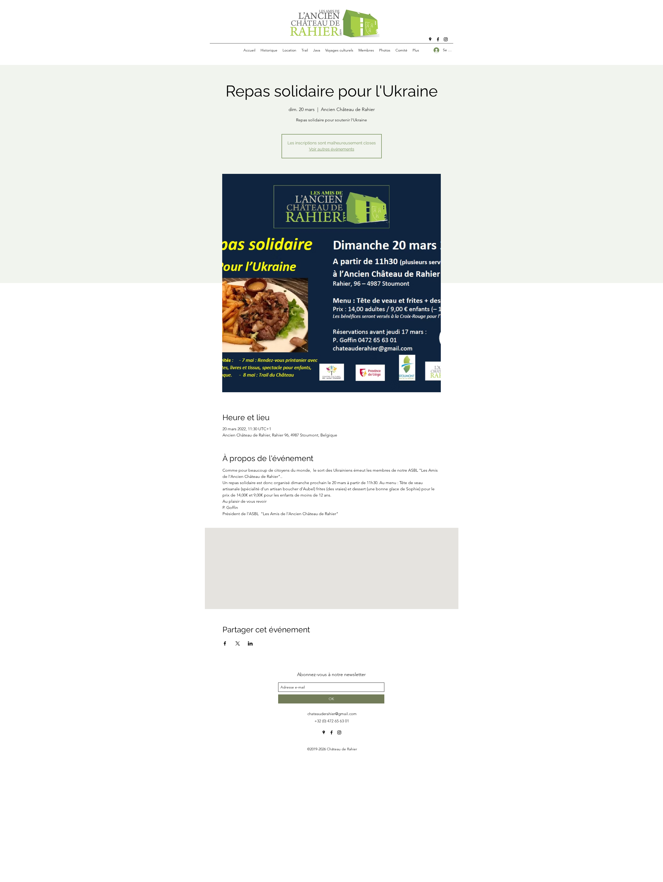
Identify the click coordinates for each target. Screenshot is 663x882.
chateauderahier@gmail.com (332, 713)
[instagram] (445, 39)
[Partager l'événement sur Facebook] (224, 643)
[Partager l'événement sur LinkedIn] (250, 643)
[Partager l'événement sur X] (237, 643)
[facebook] (438, 39)
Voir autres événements (331, 149)
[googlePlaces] (430, 39)
